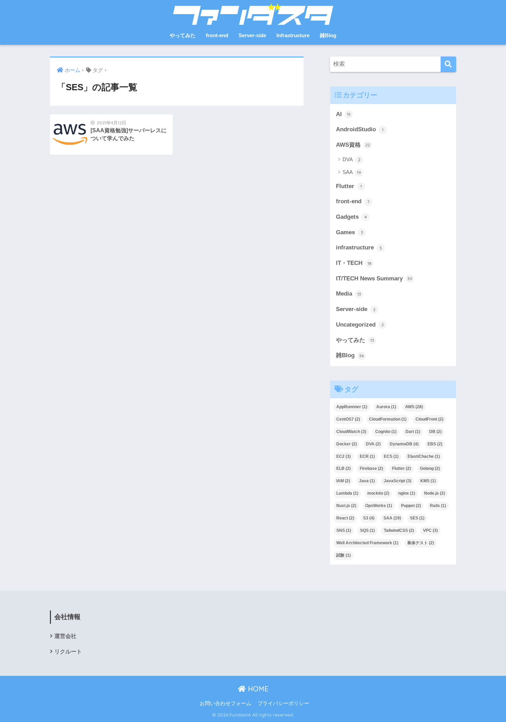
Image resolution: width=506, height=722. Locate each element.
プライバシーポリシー (283, 703)
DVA (351, 159)
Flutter (349, 186)
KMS (428, 480)
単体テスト (420, 542)
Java (367, 480)
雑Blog (328, 35)
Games (349, 232)
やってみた (183, 35)
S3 (369, 518)
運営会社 (65, 636)
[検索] (448, 64)
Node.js (434, 493)
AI (343, 114)
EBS (435, 444)
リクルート (68, 651)
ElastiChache (424, 456)
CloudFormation (388, 419)
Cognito (386, 431)
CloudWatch (351, 431)
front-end (217, 35)
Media (348, 293)
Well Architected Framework (367, 542)
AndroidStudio (359, 129)
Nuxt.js (346, 505)
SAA (351, 172)
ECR (367, 456)
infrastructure (359, 247)
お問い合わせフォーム (225, 703)
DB (435, 431)
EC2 (343, 456)
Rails (438, 505)
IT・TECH (353, 263)
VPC (430, 530)
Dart (412, 431)
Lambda (347, 493)
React (345, 518)
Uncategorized (360, 324)
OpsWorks (378, 505)
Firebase (371, 468)
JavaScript (397, 480)
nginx (406, 493)
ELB (343, 468)
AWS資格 (353, 145)
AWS (414, 406)
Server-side (252, 35)
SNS (343, 530)
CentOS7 (348, 419)
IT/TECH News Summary (374, 278)
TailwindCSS (399, 530)
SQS (367, 530)
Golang (430, 468)
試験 (343, 555)
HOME (257, 688)
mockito (378, 493)
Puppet (411, 505)
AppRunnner (351, 406)
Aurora (386, 406)
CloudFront (429, 419)
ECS (391, 456)
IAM (343, 480)
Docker (346, 444)
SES (417, 518)
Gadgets (351, 217)
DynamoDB (404, 444)
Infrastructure (292, 35)
